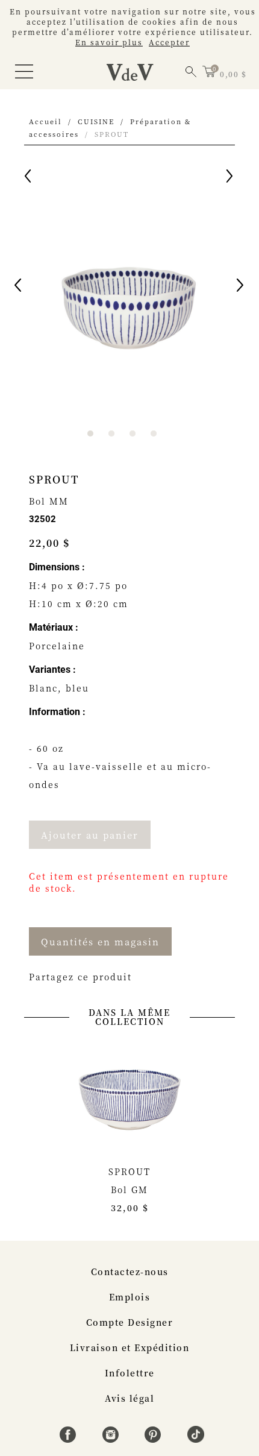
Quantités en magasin (100, 941)
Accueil (45, 121)
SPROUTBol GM (129, 1189)
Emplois (130, 1297)
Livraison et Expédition (130, 1347)
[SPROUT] (130, 1096)
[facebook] (70, 1439)
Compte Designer (129, 1322)
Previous (18, 287)
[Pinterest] (154, 1439)
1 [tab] (90, 433)
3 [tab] (133, 433)
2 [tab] (111, 433)
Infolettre (130, 1373)
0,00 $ (233, 74)
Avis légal (129, 1398)
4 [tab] (154, 433)
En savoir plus (109, 42)
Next (241, 287)
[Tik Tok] (195, 1439)
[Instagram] (112, 1439)
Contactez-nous (130, 1271)
